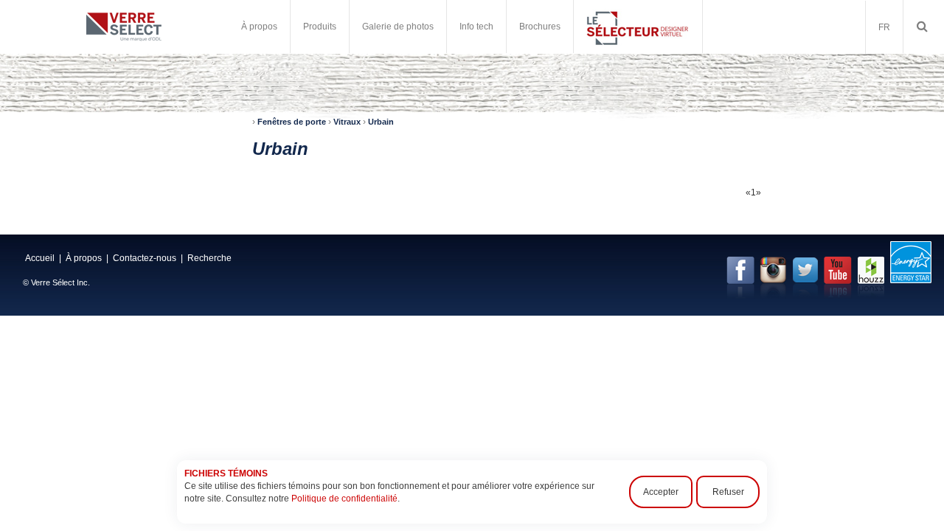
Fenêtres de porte (291, 121)
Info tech (476, 26)
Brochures (539, 26)
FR (884, 27)
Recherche (209, 258)
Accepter (660, 492)
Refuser (728, 492)
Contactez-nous (144, 258)
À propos (84, 258)
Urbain (381, 121)
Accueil (40, 258)
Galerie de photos (398, 26)
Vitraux (347, 121)
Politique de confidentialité (344, 498)
